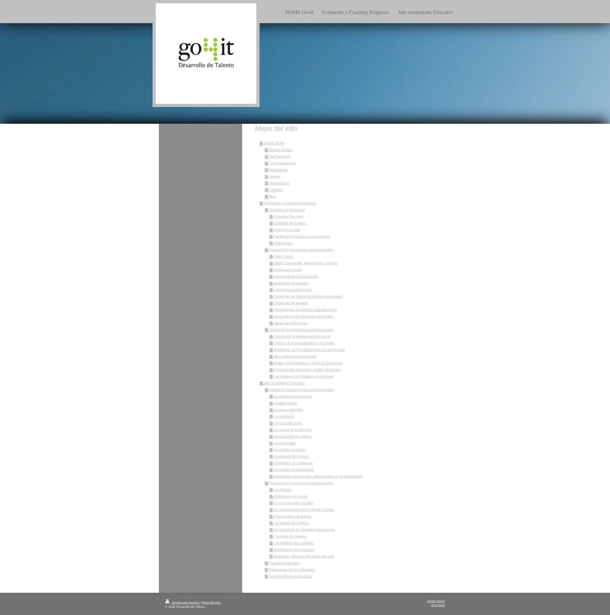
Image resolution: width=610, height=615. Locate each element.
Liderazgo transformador (293, 290)
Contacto (276, 190)
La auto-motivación (288, 410)
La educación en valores (293, 436)
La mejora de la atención (292, 430)
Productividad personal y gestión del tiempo (307, 370)
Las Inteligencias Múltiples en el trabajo (304, 376)
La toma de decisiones (291, 456)
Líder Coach (283, 256)
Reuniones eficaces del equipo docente (304, 556)
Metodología (278, 170)
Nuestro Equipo (281, 150)
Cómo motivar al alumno (292, 516)
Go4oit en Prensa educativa (290, 576)
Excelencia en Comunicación (296, 276)
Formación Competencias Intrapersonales (301, 330)
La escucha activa (288, 423)
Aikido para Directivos (291, 323)
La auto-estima (285, 403)
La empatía (282, 490)
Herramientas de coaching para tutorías (304, 530)
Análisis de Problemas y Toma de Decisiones (308, 363)
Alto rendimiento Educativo (284, 383)
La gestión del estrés (290, 450)
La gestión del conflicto (291, 523)
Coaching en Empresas (287, 210)
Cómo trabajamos (282, 163)
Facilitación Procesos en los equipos (302, 236)
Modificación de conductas (294, 550)
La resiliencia (284, 416)
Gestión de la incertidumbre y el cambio (304, 343)
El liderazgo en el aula (290, 496)
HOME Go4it (274, 143)
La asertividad (284, 443)
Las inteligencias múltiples (294, 543)
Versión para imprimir (185, 602)
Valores (274, 176)
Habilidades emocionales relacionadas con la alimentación (318, 476)
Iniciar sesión (436, 601)
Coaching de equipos (290, 536)
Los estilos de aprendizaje (294, 470)
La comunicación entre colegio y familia (304, 510)
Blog (272, 196)
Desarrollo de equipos (291, 303)
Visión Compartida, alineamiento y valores (306, 263)
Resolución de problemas (293, 463)
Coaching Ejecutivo (288, 216)
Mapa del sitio (211, 602)
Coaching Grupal (287, 230)
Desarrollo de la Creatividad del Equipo (303, 316)
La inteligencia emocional (293, 396)
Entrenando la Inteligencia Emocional (302, 336)
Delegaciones (279, 183)
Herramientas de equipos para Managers (305, 310)
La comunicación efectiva (293, 503)
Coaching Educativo (284, 563)
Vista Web (438, 605)
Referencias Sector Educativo (292, 570)
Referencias (283, 243)
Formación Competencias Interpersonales (301, 250)
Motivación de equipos (291, 283)
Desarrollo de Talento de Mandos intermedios (308, 296)
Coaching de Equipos (290, 223)
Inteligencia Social (287, 270)
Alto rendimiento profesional (295, 356)
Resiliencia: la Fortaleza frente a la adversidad (309, 350)
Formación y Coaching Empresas (290, 203)
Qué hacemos (280, 156)
